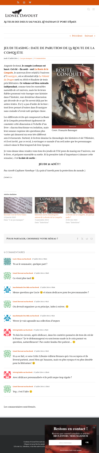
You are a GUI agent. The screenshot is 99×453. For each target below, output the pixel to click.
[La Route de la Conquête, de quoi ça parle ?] (80, 205)
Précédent (77, 35)
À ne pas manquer (26, 58)
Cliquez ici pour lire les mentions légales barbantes (41, 444)
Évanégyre (11, 76)
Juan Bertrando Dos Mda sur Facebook (26, 287)
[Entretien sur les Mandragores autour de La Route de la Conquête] (49, 205)
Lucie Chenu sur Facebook (22, 259)
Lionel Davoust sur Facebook (23, 273)
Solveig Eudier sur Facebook (22, 330)
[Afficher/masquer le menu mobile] (93, 9)
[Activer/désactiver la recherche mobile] (88, 9)
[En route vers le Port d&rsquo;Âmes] (18, 205)
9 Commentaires (40, 58)
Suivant (89, 35)
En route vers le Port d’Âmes (15, 215)
